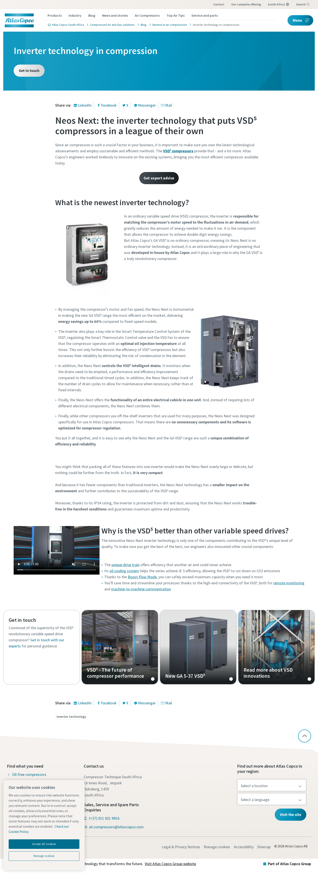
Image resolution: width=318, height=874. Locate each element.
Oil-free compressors (29, 774)
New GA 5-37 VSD (198, 647)
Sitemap (264, 846)
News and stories (115, 15)
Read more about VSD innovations (276, 647)
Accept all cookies (44, 844)
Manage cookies (217, 846)
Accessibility (244, 846)
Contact (218, 4)
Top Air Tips (176, 15)
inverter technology (71, 716)
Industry (75, 15)
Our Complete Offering (246, 4)
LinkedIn (85, 105)
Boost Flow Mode (142, 576)
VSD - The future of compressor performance (120, 647)
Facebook (109, 105)
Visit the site (290, 814)
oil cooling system (124, 570)
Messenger (147, 105)
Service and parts (204, 15)
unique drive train (125, 564)
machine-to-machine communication (141, 588)
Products (55, 15)
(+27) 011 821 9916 (104, 818)
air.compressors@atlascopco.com (116, 826)
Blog (91, 15)
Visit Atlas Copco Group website (170, 863)
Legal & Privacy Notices (181, 846)
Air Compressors (147, 15)
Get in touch (29, 70)
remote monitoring (288, 582)
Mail (168, 105)
